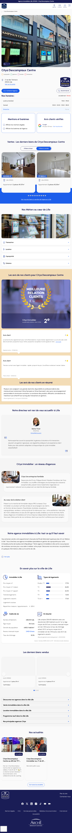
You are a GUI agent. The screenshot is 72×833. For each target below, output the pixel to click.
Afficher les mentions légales (15, 125)
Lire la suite (58, 341)
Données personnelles (30, 811)
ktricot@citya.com (36, 433)
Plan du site (63, 793)
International (63, 811)
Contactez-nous (65, 796)
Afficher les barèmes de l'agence (16, 128)
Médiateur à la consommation (48, 811)
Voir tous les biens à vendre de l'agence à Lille (36, 199)
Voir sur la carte (10, 84)
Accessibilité (36, 814)
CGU (19, 811)
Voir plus (7, 557)
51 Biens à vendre (44, 148)
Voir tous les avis (57, 126)
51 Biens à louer (28, 148)
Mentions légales (10, 811)
